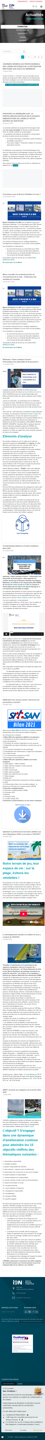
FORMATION (22, 27)
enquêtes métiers (33, 414)
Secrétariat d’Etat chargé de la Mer (17, 584)
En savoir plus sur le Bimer (12, 262)
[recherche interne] (33, 6)
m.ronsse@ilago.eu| (30, 1074)
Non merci (8, 1430)
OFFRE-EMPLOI (22, 30)
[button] (2, 1437)
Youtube (22, 37)
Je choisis (23, 1430)
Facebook (22, 40)
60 (35, 57)
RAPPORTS (22, 34)
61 (38, 57)
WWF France (29, 1126)
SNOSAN (25, 730)
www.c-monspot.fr (18, 891)
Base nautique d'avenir (25, 597)
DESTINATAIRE (8, 1384)
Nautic (19, 504)
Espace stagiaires (36, 1)
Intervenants (23, 1)
